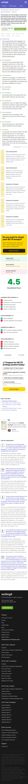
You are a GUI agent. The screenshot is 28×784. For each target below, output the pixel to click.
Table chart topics (6, 673)
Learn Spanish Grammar (8, 740)
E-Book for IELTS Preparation (9, 732)
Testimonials (5, 625)
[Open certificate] (4, 425)
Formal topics (5, 652)
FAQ (2, 622)
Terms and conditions (7, 630)
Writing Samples (5, 11)
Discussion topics (6, 693)
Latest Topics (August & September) (11, 650)
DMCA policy (5, 637)
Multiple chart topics (7, 681)
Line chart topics (6, 671)
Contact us (4, 746)
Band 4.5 (14, 11)
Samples (3, 647)
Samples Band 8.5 (6, 719)
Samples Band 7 (6, 712)
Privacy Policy (5, 632)
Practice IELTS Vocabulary (9, 410)
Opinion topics (5, 691)
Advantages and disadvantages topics (12, 698)
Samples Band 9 (6, 722)
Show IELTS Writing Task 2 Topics (11, 408)
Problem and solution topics (9, 696)
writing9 (4, 2)
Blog (2, 627)
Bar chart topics (6, 668)
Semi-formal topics (6, 655)
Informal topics (5, 657)
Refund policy (5, 634)
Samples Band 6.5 (6, 710)
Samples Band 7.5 (6, 715)
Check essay (12, 6)
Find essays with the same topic (11, 403)
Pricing (4, 6)
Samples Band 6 (6, 707)
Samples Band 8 (6, 717)
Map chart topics (6, 678)
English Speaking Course (8, 735)
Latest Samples (5, 705)
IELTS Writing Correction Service (10, 9)
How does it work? (6, 618)
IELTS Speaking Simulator (8, 730)
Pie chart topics (5, 676)
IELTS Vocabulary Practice (8, 737)
